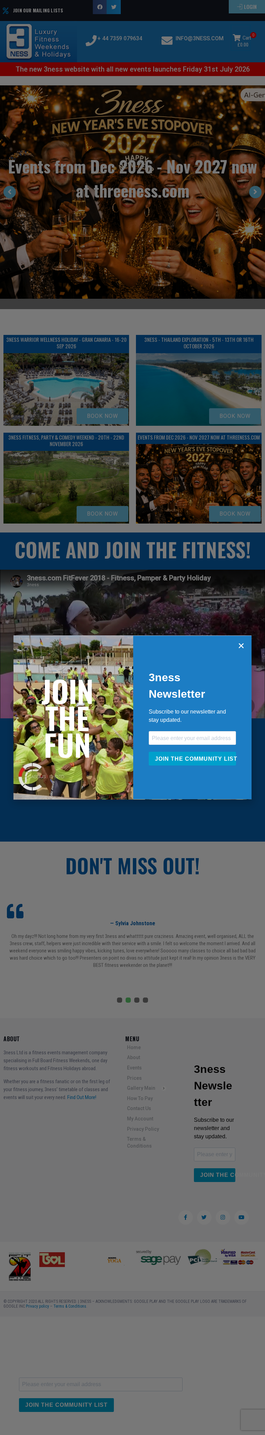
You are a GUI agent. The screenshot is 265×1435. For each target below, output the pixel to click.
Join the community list (195, 759)
